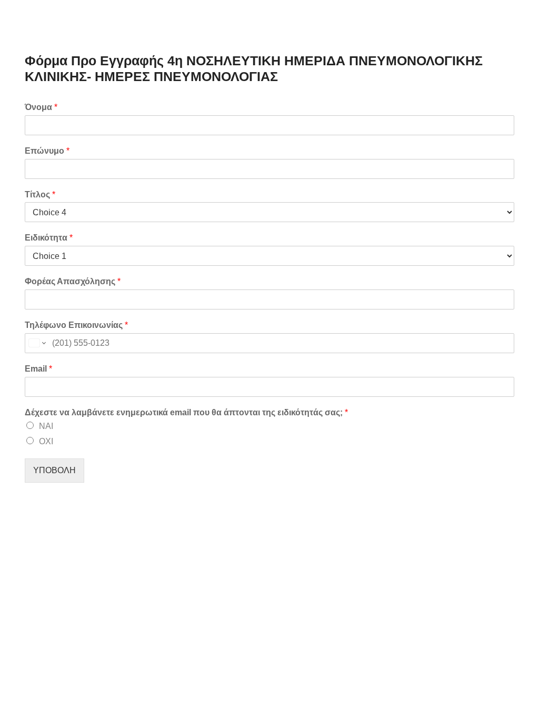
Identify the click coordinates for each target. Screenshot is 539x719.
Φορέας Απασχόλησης (73, 281)
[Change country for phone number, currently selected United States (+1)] (36, 343)
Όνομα (41, 107)
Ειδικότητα (49, 237)
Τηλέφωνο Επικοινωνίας (76, 325)
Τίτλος (40, 194)
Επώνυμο (47, 150)
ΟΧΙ (46, 441)
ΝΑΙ (46, 426)
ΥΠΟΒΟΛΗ (54, 470)
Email (38, 368)
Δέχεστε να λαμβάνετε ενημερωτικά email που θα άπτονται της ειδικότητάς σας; (186, 412)
